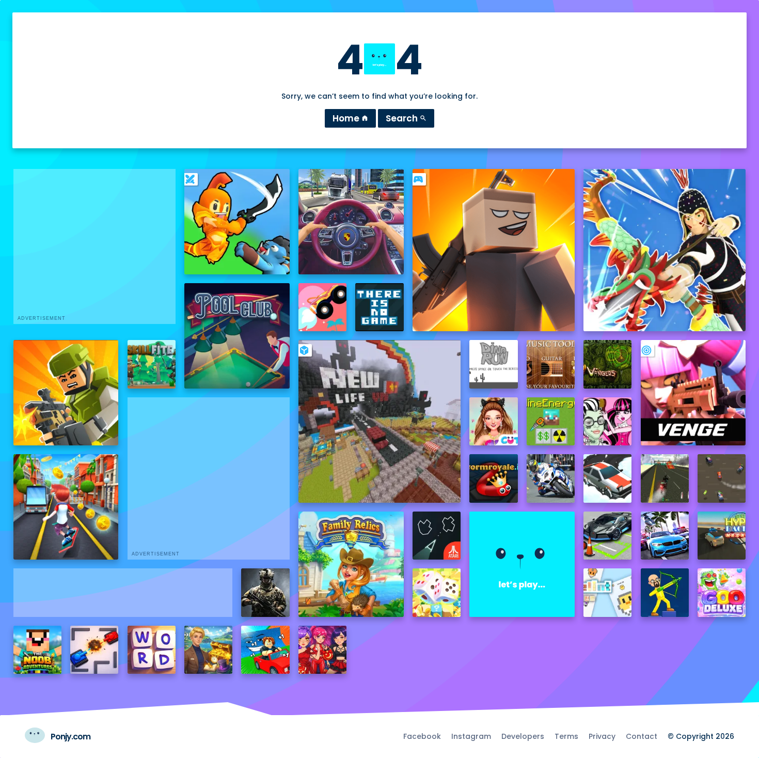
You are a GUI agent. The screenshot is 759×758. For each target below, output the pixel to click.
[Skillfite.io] (152, 364)
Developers (522, 736)
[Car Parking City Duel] (607, 536)
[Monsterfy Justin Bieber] (607, 421)
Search (406, 118)
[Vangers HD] (607, 364)
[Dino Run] (493, 364)
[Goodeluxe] (722, 592)
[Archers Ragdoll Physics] (665, 592)
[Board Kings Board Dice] (437, 592)
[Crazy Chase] (722, 478)
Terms (566, 736)
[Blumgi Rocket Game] (322, 307)
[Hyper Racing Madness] (722, 536)
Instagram (471, 736)
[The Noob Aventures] (37, 650)
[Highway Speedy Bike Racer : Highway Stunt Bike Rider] (665, 478)
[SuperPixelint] (607, 592)
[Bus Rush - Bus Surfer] (66, 507)
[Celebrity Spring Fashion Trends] (493, 421)
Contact (641, 736)
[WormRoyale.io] (493, 478)
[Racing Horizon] (665, 536)
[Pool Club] (237, 336)
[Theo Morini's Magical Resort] (208, 650)
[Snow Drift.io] (607, 478)
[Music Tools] (551, 364)
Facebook (422, 736)
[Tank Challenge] (94, 650)
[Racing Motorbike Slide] (551, 478)
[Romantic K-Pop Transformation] (322, 650)
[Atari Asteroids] (437, 536)
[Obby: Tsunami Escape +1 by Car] (265, 650)
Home (350, 118)
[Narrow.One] (664, 250)
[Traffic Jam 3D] (351, 221)
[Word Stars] (152, 650)
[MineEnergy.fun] (551, 421)
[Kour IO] (66, 392)
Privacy (602, 736)
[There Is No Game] (379, 307)
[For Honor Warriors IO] (522, 564)
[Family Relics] (351, 564)
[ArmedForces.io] (265, 592)
